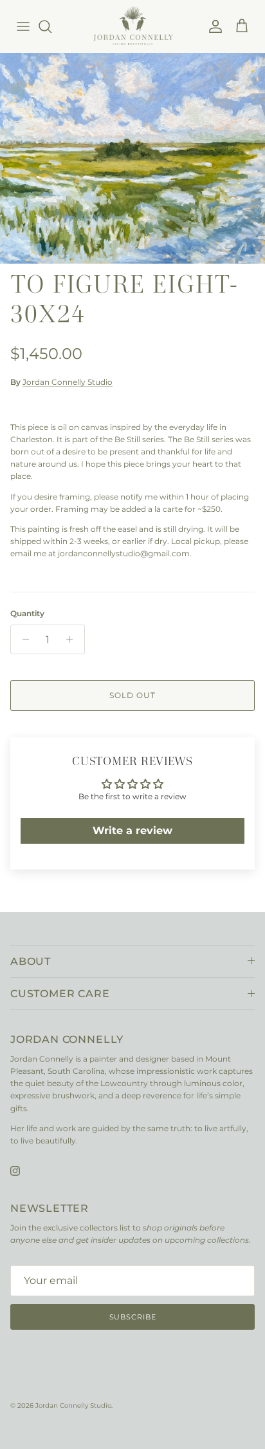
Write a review (132, 830)
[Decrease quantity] (22, 639)
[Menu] (23, 26)
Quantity (27, 613)
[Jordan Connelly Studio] (133, 26)
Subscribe (132, 1316)
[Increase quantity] (73, 639)
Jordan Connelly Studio (68, 382)
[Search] (51, 26)
